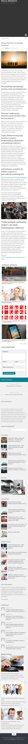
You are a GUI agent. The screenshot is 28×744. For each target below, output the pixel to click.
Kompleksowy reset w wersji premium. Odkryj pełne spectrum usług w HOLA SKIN (16, 518)
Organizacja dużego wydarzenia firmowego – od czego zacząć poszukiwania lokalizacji (16, 439)
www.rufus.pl (4, 599)
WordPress (13, 739)
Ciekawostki (5, 38)
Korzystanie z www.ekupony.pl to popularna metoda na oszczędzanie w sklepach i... (15, 617)
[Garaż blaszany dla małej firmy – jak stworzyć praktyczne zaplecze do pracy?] (4, 527)
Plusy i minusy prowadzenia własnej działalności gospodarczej (17, 553)
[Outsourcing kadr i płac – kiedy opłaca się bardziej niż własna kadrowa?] (4, 448)
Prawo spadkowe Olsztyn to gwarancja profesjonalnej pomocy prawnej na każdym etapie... (16, 634)
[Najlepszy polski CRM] (4, 534)
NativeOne (14, 344)
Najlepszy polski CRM (13, 532)
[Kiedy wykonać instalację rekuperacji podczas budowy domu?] (4, 455)
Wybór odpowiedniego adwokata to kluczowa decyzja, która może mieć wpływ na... (15, 626)
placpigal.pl (11, 589)
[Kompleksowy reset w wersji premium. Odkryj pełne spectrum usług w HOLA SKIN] (4, 519)
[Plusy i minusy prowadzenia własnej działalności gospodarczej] (4, 554)
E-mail (16, 361)
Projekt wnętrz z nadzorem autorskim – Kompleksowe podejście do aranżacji (17, 569)
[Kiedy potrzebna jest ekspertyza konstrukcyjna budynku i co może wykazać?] (4, 463)
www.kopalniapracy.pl (20, 594)
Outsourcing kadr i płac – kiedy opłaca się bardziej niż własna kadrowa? (16, 447)
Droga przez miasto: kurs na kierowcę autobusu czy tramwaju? (16, 468)
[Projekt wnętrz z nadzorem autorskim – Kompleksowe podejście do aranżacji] (4, 569)
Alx (22, 739)
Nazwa (5, 361)
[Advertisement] (14, 18)
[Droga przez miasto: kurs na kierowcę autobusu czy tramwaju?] (4, 470)
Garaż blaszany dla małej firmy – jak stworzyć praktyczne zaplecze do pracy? (17, 526)
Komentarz (5, 351)
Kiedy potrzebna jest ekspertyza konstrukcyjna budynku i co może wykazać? (16, 462)
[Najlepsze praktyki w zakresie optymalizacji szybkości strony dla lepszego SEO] (4, 577)
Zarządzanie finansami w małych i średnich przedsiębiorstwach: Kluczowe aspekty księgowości (16, 561)
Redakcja (7, 48)
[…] (18, 678)
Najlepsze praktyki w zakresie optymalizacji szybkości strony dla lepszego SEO (17, 576)
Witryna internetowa (8, 367)
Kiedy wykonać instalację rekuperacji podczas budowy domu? (17, 453)
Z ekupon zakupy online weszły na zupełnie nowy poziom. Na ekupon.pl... (16, 610)
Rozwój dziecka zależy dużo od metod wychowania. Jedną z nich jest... (15, 647)
